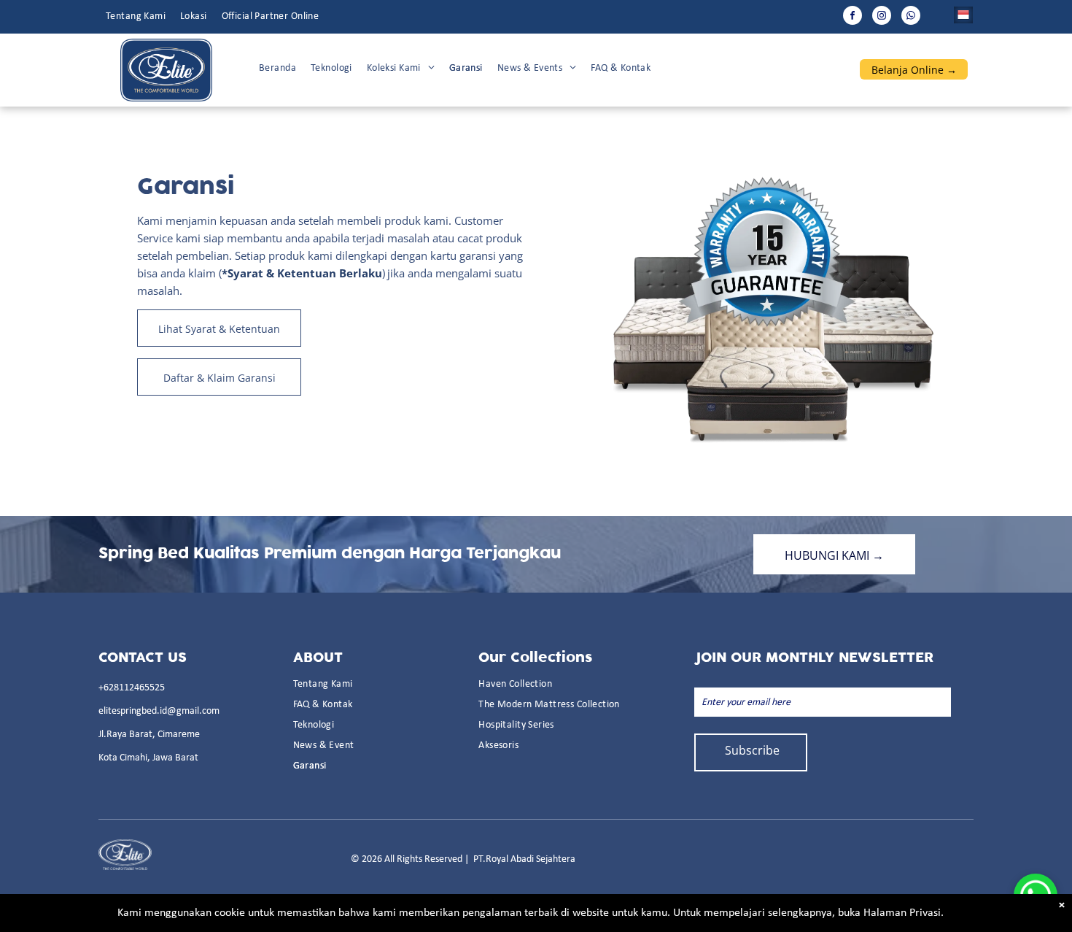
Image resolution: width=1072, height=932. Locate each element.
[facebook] (852, 17)
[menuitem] (135, 17)
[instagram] (881, 17)
